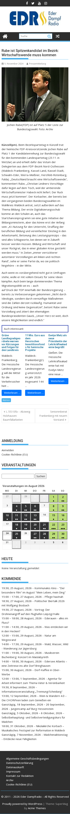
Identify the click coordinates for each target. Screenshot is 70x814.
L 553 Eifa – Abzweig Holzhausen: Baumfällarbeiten (16, 415)
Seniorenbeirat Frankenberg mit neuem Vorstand (53, 415)
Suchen (40, 476)
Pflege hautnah (54, 596)
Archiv (9, 780)
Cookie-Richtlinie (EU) (15, 454)
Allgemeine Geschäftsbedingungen (27, 758)
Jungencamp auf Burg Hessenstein (32, 709)
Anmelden (8, 450)
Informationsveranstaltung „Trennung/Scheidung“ (32, 691)
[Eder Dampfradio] (5, 35)
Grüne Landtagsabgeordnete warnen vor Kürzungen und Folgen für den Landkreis (11, 343)
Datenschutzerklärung (19, 763)
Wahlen (6, 400)
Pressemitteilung (37, 63)
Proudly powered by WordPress (22, 804)
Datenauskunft (15, 767)
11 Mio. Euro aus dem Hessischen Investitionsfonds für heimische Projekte (35, 343)
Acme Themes (37, 808)
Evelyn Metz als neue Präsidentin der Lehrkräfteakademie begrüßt (57, 341)
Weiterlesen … (12, 392)
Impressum (13, 771)
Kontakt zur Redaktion (20, 776)
